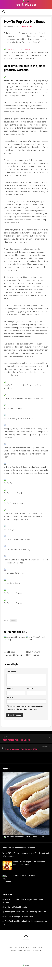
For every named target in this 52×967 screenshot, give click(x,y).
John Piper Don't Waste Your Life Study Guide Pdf (25, 912)
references (27, 26)
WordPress (25, 950)
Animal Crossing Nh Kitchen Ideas (19, 917)
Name (9, 689)
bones (13, 620)
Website (9, 697)
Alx (41, 950)
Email (30, 689)
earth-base (26, 4)
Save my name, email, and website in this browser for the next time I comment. (24, 707)
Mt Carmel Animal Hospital (16, 907)
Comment (11, 672)
